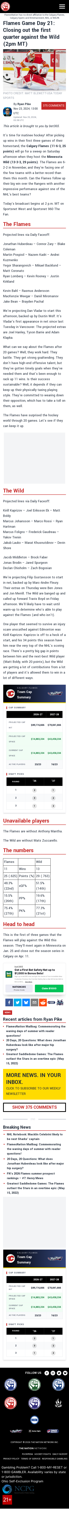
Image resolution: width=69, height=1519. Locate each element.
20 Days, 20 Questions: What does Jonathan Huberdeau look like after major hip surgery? (35, 1163)
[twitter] (17, 1002)
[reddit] (43, 1002)
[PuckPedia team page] (60, 1002)
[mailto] (34, 1002)
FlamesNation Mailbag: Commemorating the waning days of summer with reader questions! (34, 1149)
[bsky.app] (26, 1002)
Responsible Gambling (54, 1458)
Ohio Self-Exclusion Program (22, 1481)
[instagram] (53, 1373)
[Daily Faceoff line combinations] (51, 1002)
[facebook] (9, 1002)
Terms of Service (30, 1458)
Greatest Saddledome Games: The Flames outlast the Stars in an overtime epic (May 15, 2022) (36, 1188)
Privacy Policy (11, 1458)
